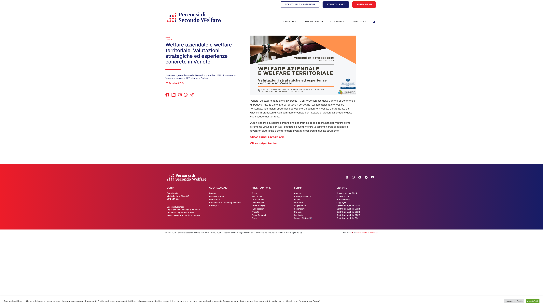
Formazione (214, 199)
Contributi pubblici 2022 (348, 215)
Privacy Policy (343, 199)
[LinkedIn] (173, 96)
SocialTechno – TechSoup (367, 232)
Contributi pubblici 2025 (348, 205)
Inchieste (298, 215)
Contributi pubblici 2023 (348, 212)
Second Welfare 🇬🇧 (303, 218)
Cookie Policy (343, 196)
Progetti (255, 212)
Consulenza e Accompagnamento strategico (225, 204)
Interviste (298, 202)
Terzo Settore (258, 199)
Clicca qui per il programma (267, 137)
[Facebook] (167, 96)
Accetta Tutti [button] (532, 301)
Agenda (168, 39)
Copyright (341, 202)
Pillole (297, 199)
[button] (373, 22)
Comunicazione (216, 196)
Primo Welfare (258, 205)
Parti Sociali (257, 196)
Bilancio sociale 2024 (347, 193)
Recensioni (299, 209)
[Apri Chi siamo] (296, 21)
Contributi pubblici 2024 (348, 209)
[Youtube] (372, 177)
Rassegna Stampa (302, 196)
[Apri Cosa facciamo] (322, 21)
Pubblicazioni (258, 209)
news (167, 37)
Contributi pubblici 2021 (348, 218)
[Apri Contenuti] (343, 21)
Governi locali (258, 202)
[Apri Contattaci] (365, 21)
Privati (255, 193)
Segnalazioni (300, 205)
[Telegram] (366, 177)
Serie (254, 218)
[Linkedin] (347, 177)
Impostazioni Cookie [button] (514, 301)
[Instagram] (353, 177)
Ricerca (212, 193)
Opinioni (298, 212)
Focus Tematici (259, 215)
